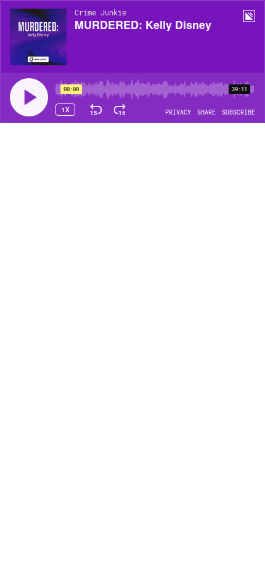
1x (66, 109)
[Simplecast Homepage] (249, 16)
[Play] (29, 97)
